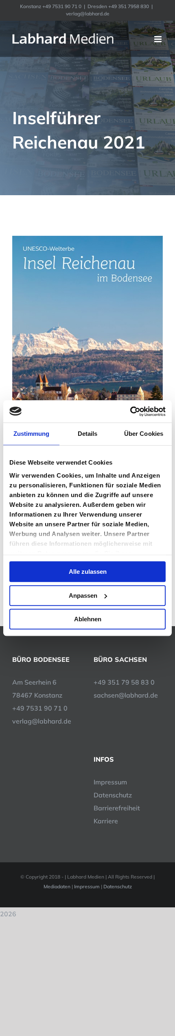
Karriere (106, 821)
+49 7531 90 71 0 (40, 708)
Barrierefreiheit (117, 808)
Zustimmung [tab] (31, 433)
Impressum (110, 782)
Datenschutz (113, 795)
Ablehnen (87, 619)
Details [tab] (88, 433)
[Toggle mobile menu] (158, 39)
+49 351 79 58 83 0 (124, 682)
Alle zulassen (88, 571)
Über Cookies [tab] (143, 433)
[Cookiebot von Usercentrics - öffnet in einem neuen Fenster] (130, 411)
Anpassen (83, 595)
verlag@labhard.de (87, 14)
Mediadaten (57, 886)
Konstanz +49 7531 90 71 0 (50, 6)
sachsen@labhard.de (126, 695)
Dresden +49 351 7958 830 (118, 6)
